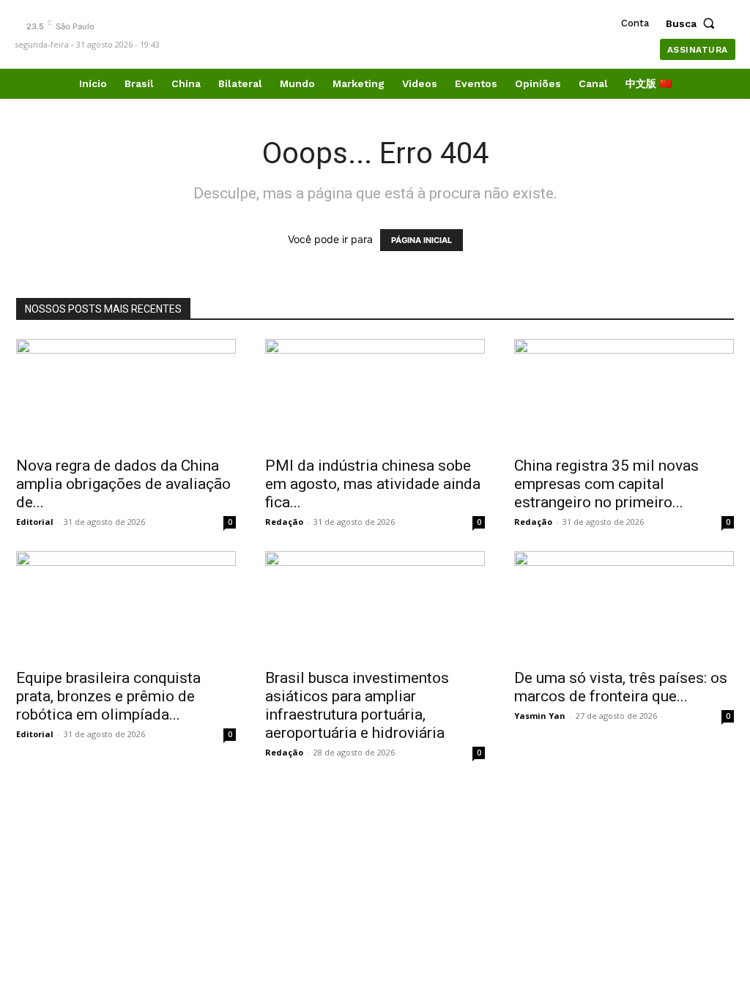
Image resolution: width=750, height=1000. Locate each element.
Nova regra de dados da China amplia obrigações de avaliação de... (123, 484)
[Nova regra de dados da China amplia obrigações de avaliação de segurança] (126, 393)
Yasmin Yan (539, 715)
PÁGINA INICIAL (421, 240)
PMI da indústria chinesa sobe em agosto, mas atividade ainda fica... (372, 484)
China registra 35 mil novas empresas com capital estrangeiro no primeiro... (606, 484)
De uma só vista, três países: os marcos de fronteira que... (620, 687)
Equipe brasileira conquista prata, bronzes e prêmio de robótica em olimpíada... (108, 696)
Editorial (34, 521)
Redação (284, 521)
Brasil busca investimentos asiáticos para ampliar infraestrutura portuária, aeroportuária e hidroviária (357, 705)
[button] (693, 23)
